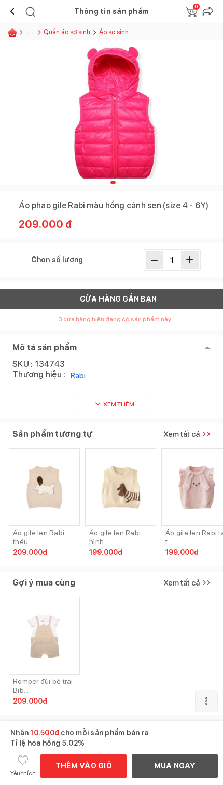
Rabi (78, 375)
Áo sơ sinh (114, 32)
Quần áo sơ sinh (67, 32)
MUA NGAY (175, 766)
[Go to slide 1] (113, 182)
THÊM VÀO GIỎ (83, 766)
